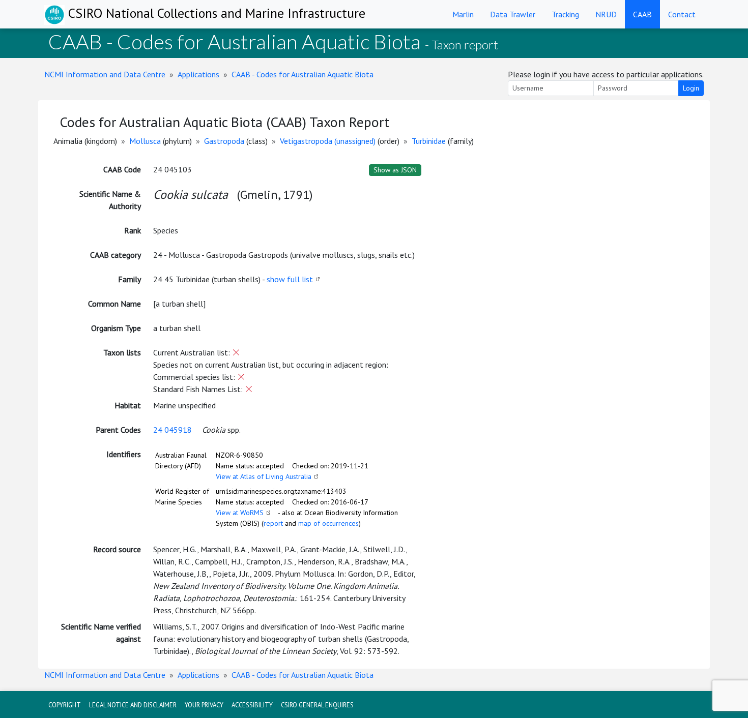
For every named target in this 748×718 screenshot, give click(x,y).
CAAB (642, 14)
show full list (290, 279)
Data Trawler (512, 14)
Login (691, 88)
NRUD (606, 14)
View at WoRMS (240, 512)
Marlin (463, 14)
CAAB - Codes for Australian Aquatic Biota (302, 74)
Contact (682, 14)
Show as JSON (395, 169)
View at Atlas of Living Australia (263, 476)
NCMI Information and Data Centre (104, 74)
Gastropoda (224, 141)
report (273, 523)
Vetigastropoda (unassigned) (328, 141)
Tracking (565, 14)
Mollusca (145, 141)
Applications (198, 74)
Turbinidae (429, 141)
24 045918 (172, 430)
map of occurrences (328, 523)
